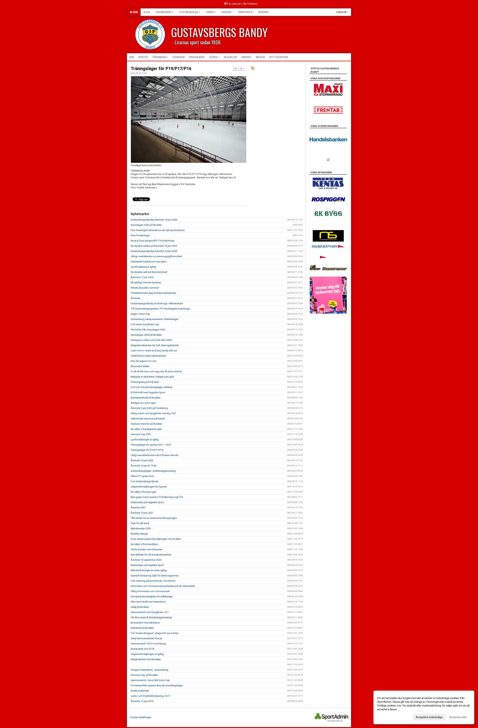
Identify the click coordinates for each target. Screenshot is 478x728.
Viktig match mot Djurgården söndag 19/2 (153, 413)
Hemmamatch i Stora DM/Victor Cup (150, 680)
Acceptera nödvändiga (429, 717)
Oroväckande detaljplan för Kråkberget (152, 596)
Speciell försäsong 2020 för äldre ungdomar (155, 575)
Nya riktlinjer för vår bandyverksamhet (151, 554)
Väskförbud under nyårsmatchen (148, 355)
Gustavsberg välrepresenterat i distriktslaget (154, 319)
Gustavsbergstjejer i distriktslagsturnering (153, 471)
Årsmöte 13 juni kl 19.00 (143, 465)
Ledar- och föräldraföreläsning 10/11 (150, 696)
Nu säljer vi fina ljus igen (143, 491)
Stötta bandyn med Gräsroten (146, 549)
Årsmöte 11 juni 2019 (142, 701)
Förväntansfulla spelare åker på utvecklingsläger (157, 685)
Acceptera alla (457, 717)
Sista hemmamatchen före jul (146, 638)
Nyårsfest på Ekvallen (142, 628)
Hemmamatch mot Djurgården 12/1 (150, 612)
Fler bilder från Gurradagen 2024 (148, 329)
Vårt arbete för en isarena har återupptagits (154, 518)
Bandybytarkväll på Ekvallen (145, 397)
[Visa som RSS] (252, 68)
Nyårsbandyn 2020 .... (142, 528)
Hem (135, 12)
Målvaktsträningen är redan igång (149, 570)
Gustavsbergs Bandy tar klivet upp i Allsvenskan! (157, 303)
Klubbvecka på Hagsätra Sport (147, 502)
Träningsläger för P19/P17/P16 (161, 68)
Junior (210, 12)
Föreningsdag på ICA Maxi (145, 382)
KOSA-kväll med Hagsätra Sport (148, 392)
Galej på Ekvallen (140, 607)
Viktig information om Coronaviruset (150, 591)
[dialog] (423, 707)
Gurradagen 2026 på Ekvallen (146, 225)
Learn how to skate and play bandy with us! (154, 350)
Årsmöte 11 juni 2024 (142, 277)
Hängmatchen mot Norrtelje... (146, 659)
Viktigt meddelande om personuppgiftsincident (156, 256)
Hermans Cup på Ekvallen (144, 675)
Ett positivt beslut (140, 366)
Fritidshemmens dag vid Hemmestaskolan (153, 293)
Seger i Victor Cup (140, 314)
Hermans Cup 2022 (141, 434)
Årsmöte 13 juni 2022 (142, 460)
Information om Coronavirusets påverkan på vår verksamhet (163, 586)
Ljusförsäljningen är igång (145, 439)
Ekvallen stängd (139, 533)
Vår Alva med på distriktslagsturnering (151, 617)
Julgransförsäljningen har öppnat (149, 486)
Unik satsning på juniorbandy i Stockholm (153, 580)
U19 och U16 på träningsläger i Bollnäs (151, 387)
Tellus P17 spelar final (142, 476)
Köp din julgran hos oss (143, 361)
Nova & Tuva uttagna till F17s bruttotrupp (152, 240)
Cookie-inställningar (140, 717)
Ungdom (226, 12)
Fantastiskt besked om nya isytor (148, 261)
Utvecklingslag (188, 12)
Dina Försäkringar (140, 235)
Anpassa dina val (387, 716)
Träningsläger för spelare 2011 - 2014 (151, 444)
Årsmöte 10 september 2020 (146, 559)
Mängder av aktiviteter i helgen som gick (152, 376)
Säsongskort (164, 12)
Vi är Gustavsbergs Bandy (144, 481)
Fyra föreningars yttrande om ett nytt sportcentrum (158, 230)
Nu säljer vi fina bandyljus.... (145, 544)
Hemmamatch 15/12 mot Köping (148, 643)
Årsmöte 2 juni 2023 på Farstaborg (149, 408)
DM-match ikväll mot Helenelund (148, 601)
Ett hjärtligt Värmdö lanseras (146, 282)
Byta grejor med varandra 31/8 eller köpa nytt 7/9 (157, 497)
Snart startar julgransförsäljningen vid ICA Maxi (156, 539)
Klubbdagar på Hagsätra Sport (147, 565)
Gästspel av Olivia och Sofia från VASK (151, 340)
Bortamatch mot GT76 (142, 648)
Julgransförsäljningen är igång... (148, 654)
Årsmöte (135, 298)
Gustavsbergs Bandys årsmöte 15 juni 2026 (154, 219)
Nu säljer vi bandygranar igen (146, 429)
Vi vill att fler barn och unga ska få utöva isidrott (156, 371)
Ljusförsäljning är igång (143, 266)
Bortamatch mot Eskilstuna (145, 622)
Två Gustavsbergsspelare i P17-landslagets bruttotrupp (160, 308)
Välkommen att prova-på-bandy (148, 418)
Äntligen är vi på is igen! (143, 402)
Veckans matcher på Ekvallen (146, 423)
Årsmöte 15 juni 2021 (142, 512)
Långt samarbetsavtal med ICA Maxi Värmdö (155, 455)
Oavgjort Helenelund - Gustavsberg (149, 669)
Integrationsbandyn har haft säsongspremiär (155, 345)
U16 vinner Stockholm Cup (145, 324)
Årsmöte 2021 (138, 507)
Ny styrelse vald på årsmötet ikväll (149, 272)
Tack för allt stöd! (140, 523)
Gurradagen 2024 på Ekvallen (146, 334)
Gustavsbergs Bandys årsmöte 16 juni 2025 (154, 251)
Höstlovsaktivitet (140, 690)
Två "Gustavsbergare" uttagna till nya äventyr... (155, 633)
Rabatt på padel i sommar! (145, 287)
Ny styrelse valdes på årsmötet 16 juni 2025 (154, 245)
